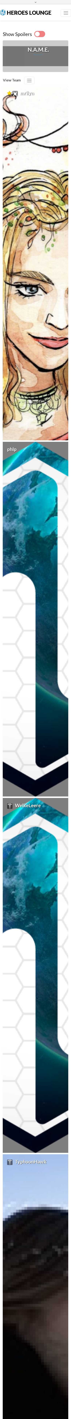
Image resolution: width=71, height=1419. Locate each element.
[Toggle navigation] (66, 13)
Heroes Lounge (28, 12)
